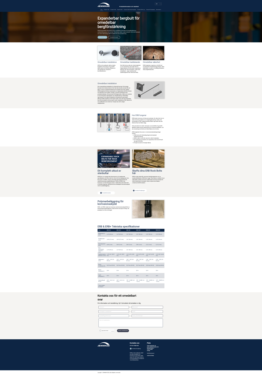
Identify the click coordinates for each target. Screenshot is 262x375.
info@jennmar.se (150, 353)
